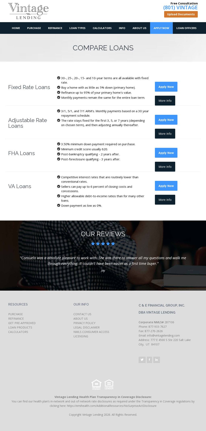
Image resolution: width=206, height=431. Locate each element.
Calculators (102, 28)
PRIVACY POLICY (84, 323)
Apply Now (161, 28)
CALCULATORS (18, 332)
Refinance (55, 28)
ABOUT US (80, 318)
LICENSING (80, 336)
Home (16, 28)
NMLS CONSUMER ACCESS (91, 332)
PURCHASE (15, 314)
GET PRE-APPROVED (22, 323)
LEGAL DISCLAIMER (86, 327)
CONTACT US (82, 314)
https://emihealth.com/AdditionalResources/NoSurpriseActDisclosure (112, 406)
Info (122, 28)
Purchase (34, 28)
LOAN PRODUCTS (20, 327)
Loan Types (77, 28)
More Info (165, 101)
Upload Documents (181, 14)
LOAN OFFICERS (186, 28)
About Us (139, 28)
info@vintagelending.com (163, 335)
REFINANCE (16, 318)
